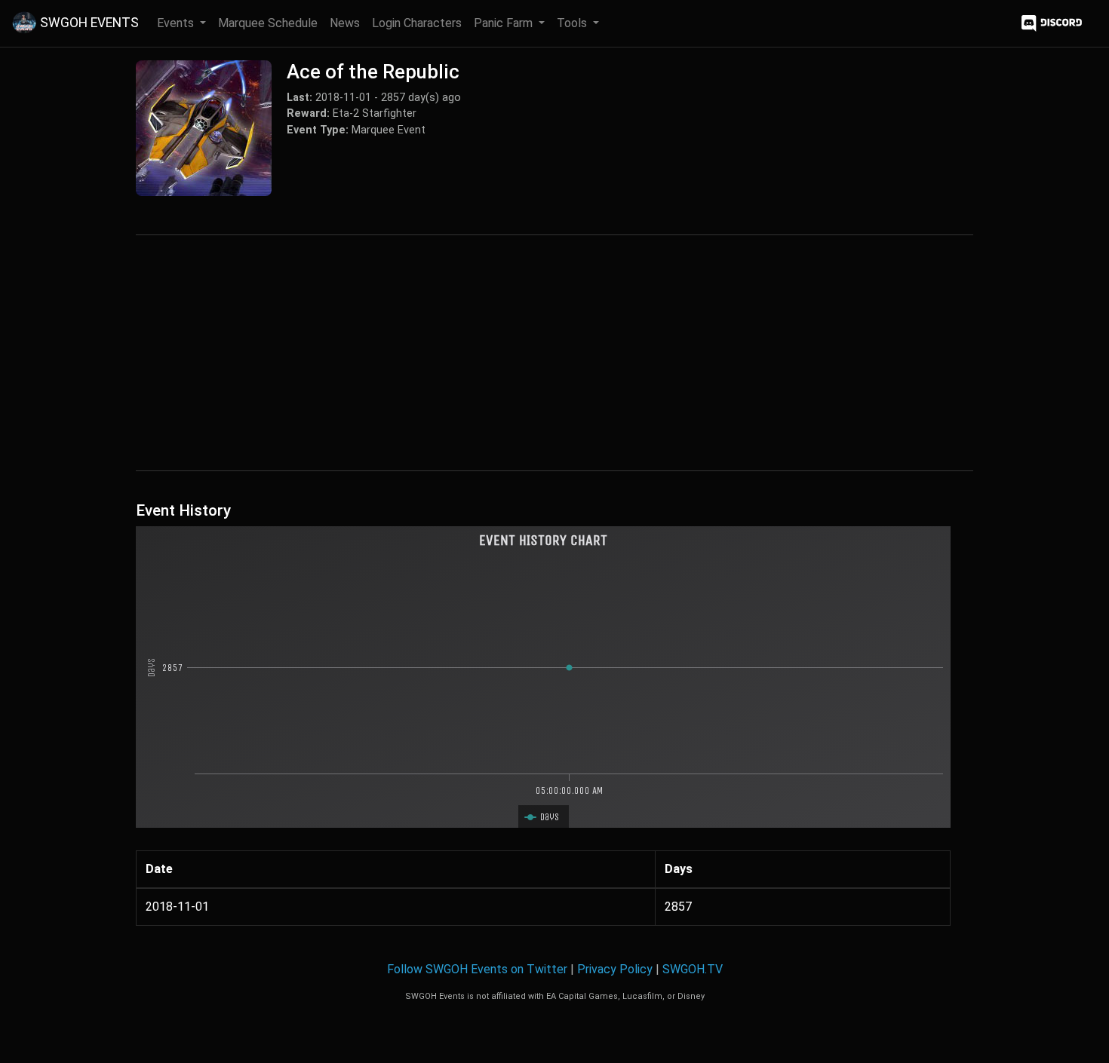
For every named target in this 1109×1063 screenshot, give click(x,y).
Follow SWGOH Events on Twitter (477, 969)
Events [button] (177, 23)
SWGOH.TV (692, 969)
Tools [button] (573, 23)
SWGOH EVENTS (89, 22)
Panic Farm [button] (505, 23)
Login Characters (417, 23)
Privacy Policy (615, 969)
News (345, 23)
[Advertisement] (554, 352)
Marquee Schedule (268, 23)
